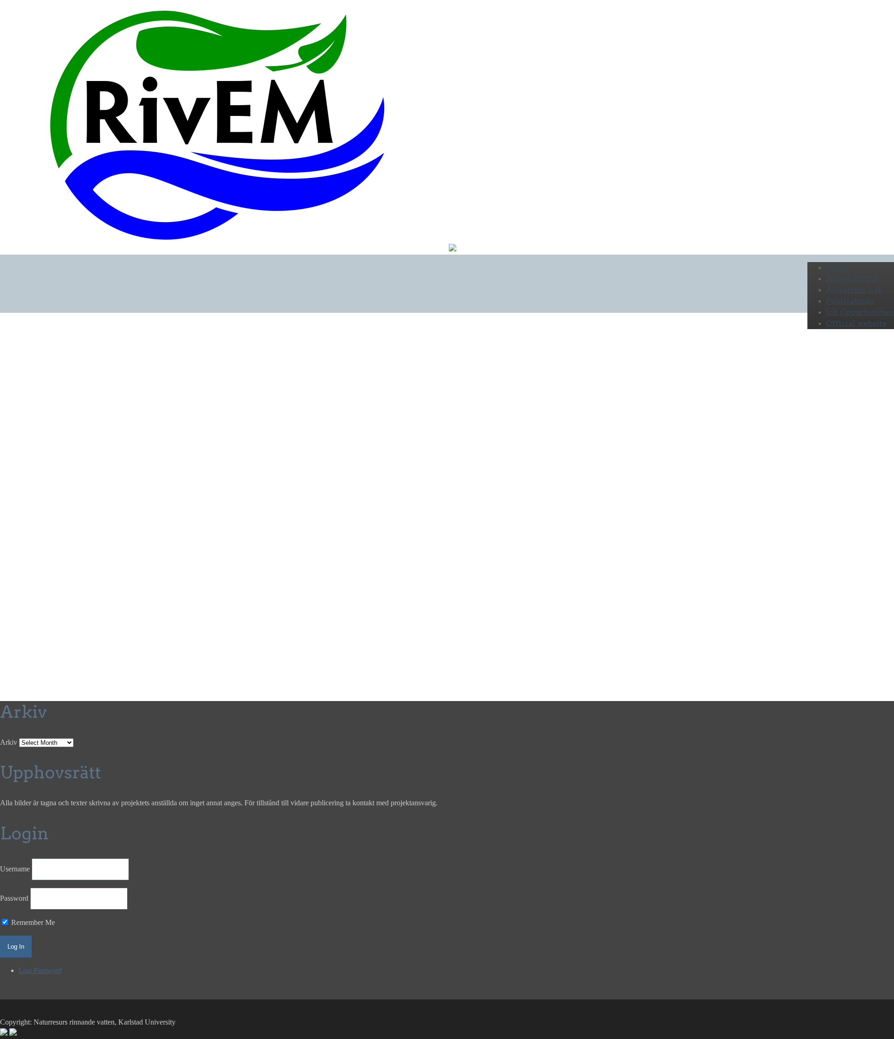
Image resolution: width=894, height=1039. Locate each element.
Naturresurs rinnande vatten (172, 430)
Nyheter (228, 430)
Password (14, 898)
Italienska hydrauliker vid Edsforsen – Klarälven (197, 400)
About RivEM (851, 278)
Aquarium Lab (854, 289)
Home (837, 267)
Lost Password (40, 970)
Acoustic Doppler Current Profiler (240, 460)
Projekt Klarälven (269, 430)
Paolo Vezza (108, 449)
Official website (856, 323)
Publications (850, 301)
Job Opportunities (860, 312)
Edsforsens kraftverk (518, 449)
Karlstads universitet (98, 430)
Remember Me (32, 922)
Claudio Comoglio (169, 449)
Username (15, 869)
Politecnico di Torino (241, 449)
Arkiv (8, 742)
